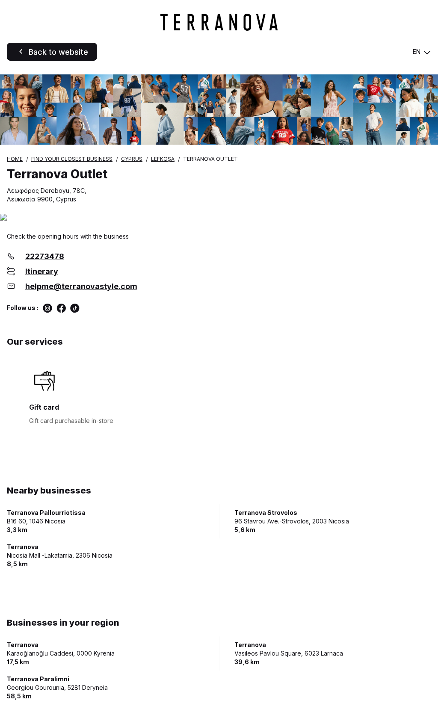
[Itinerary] (219, 218)
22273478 (44, 256)
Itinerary (41, 271)
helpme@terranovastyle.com (81, 286)
